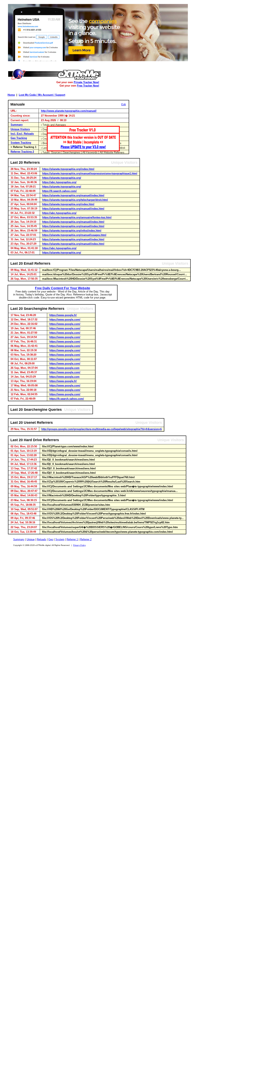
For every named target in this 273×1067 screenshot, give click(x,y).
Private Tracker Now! (86, 82)
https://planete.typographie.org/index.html (68, 169)
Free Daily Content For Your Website (62, 288)
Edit (123, 104)
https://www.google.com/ (64, 319)
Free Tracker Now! (88, 85)
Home (11, 94)
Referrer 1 (72, 539)
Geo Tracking (19, 138)
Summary (17, 124)
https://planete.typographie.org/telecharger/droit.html (75, 199)
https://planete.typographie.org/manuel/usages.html (74, 234)
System (59, 539)
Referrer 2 (86, 539)
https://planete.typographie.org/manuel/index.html (73, 195)
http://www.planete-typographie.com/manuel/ (69, 110)
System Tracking (21, 142)
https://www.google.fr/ (63, 315)
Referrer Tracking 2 (22, 151)
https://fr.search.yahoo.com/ (59, 190)
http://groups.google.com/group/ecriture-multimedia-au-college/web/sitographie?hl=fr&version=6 (101, 429)
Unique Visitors (20, 129)
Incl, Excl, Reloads (22, 133)
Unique (31, 539)
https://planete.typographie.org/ (61, 177)
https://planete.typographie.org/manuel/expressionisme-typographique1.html (89, 173)
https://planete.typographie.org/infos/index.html (71, 230)
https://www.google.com (64, 367)
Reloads (41, 539)
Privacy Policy (79, 545)
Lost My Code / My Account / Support (42, 94)
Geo (50, 539)
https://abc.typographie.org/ (59, 182)
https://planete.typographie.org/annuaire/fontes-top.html (77, 217)
